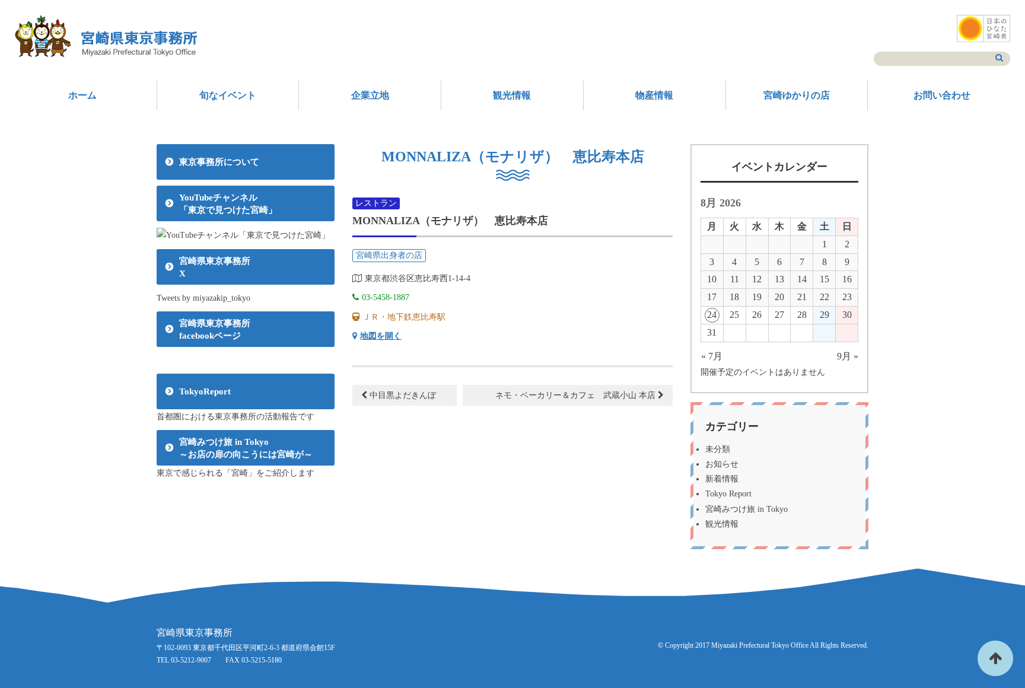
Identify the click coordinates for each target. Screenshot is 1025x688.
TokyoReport (205, 391)
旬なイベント (227, 95)
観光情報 (512, 95)
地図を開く (381, 336)
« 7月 (711, 356)
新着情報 (721, 478)
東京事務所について (219, 162)
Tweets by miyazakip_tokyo (203, 298)
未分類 (717, 449)
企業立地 (370, 95)
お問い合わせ (941, 95)
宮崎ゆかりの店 (796, 95)
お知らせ (721, 464)
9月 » (847, 356)
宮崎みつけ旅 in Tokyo (746, 509)
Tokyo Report (728, 493)
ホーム (82, 95)
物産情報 (654, 95)
